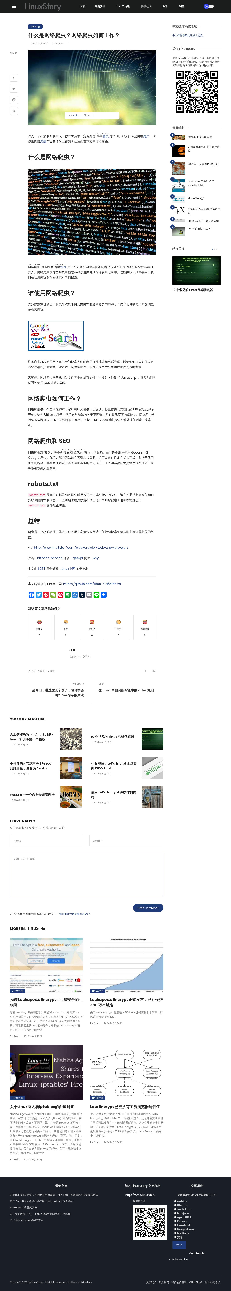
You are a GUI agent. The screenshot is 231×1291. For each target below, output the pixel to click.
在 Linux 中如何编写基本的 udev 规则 (126, 690)
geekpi (78, 558)
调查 (181, 6)
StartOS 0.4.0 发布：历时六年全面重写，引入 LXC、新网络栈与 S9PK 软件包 (54, 1195)
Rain (75, 115)
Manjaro (183, 1213)
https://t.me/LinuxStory (140, 1195)
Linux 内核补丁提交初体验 (203, 221)
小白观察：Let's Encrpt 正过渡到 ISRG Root (114, 765)
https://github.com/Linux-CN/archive (92, 584)
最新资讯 (100, 6)
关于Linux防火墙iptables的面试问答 (42, 1106)
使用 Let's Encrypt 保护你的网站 (113, 794)
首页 (82, 6)
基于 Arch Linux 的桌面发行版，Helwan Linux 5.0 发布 (41, 1201)
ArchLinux (184, 1209)
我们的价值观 (179, 1282)
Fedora (182, 1221)
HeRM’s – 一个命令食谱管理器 (32, 794)
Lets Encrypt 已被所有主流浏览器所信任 (125, 1106)
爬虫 (106, 136)
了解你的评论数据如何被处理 (73, 914)
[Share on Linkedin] (14, 111)
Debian (182, 1201)
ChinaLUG (195, 1282)
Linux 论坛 (123, 6)
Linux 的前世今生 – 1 (200, 228)
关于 (165, 6)
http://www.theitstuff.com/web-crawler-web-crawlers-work (81, 548)
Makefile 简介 (196, 198)
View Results (196, 1253)
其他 (179, 1237)
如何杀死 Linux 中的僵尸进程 (204, 149)
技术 (33, 671)
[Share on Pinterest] (14, 100)
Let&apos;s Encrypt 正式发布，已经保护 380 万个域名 (126, 1002)
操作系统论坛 (212, 1282)
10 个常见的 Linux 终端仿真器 (112, 736)
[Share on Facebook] (14, 78)
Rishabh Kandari (49, 558)
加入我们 (164, 1282)
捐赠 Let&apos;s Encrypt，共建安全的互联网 (46, 1002)
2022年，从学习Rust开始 (203, 164)
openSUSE (184, 1217)
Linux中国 (35, 26)
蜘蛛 (63, 267)
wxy (96, 558)
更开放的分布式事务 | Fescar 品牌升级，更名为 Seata (31, 765)
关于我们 (151, 1282)
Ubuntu (182, 1205)
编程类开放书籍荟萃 (200, 137)
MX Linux (183, 1233)
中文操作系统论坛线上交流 (187, 35)
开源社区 (146, 6)
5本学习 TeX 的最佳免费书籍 (204, 211)
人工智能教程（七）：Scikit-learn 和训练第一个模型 (31, 737)
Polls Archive (180, 1259)
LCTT (41, 568)
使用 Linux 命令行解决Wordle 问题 (201, 183)
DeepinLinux (185, 1229)
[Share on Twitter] (14, 89)
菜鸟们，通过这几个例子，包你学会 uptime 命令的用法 (58, 692)
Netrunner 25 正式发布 (23, 1207)
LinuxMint (183, 1225)
